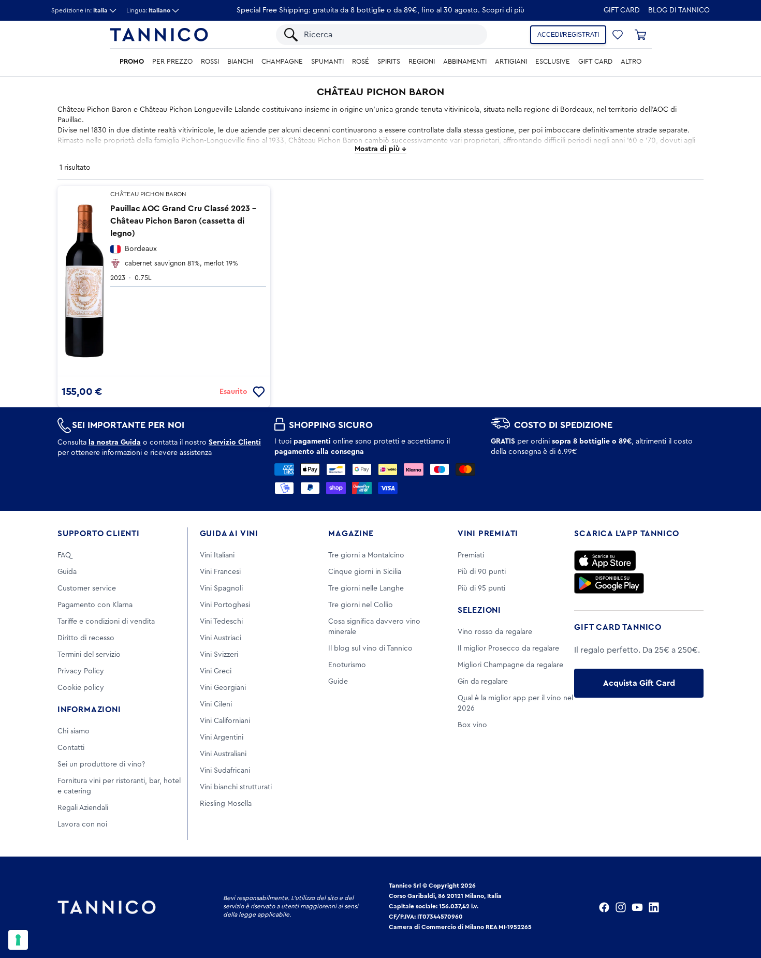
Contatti (70, 747)
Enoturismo (347, 665)
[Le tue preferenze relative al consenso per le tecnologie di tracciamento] (18, 940)
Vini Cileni (216, 704)
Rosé (360, 61)
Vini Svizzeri (219, 654)
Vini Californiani (225, 721)
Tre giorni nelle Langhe (366, 588)
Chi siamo (73, 731)
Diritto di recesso (85, 638)
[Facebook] (604, 907)
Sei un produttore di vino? (101, 764)
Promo (132, 61)
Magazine (350, 533)
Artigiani (511, 61)
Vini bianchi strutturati (236, 787)
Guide (338, 681)
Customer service (86, 588)
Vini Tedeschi (221, 621)
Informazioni (89, 709)
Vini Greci (215, 671)
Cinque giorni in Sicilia (364, 572)
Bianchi (240, 61)
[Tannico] (159, 34)
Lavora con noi (82, 824)
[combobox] (390, 34)
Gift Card (622, 10)
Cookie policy (80, 687)
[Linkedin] (654, 907)
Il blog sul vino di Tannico (370, 648)
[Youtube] (637, 907)
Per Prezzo (172, 61)
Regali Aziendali (82, 808)
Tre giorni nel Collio (360, 605)
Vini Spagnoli (221, 588)
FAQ (64, 555)
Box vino (472, 725)
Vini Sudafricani (225, 770)
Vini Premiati (488, 533)
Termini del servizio (89, 654)
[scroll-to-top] (739, 907)
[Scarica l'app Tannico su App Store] (605, 560)
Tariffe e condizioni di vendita (106, 621)
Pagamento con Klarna (95, 605)
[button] (617, 34)
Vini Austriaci (220, 638)
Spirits (388, 61)
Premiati (471, 555)
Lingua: (148, 10)
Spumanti (327, 61)
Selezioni (479, 610)
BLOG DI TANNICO (679, 10)
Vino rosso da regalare (495, 632)
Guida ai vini (229, 533)
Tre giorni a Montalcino (366, 555)
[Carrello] (640, 34)
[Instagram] (620, 907)
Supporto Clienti (98, 533)
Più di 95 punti (481, 588)
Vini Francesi (220, 572)
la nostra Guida (115, 442)
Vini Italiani (217, 555)
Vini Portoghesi (225, 605)
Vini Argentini (221, 737)
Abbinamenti (465, 61)
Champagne (282, 61)
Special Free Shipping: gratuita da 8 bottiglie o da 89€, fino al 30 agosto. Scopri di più (380, 10)
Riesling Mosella (226, 803)
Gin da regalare (483, 681)
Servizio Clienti (235, 442)
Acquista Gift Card (639, 683)
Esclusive (552, 61)
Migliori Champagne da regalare (510, 665)
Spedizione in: (79, 10)
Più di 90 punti (482, 572)
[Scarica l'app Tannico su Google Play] (609, 583)
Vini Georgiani (223, 687)
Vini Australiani (223, 754)
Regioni (421, 61)
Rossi (210, 61)
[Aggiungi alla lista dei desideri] (258, 391)
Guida (67, 572)
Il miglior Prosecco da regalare (508, 648)
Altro (631, 61)
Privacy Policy (80, 671)
